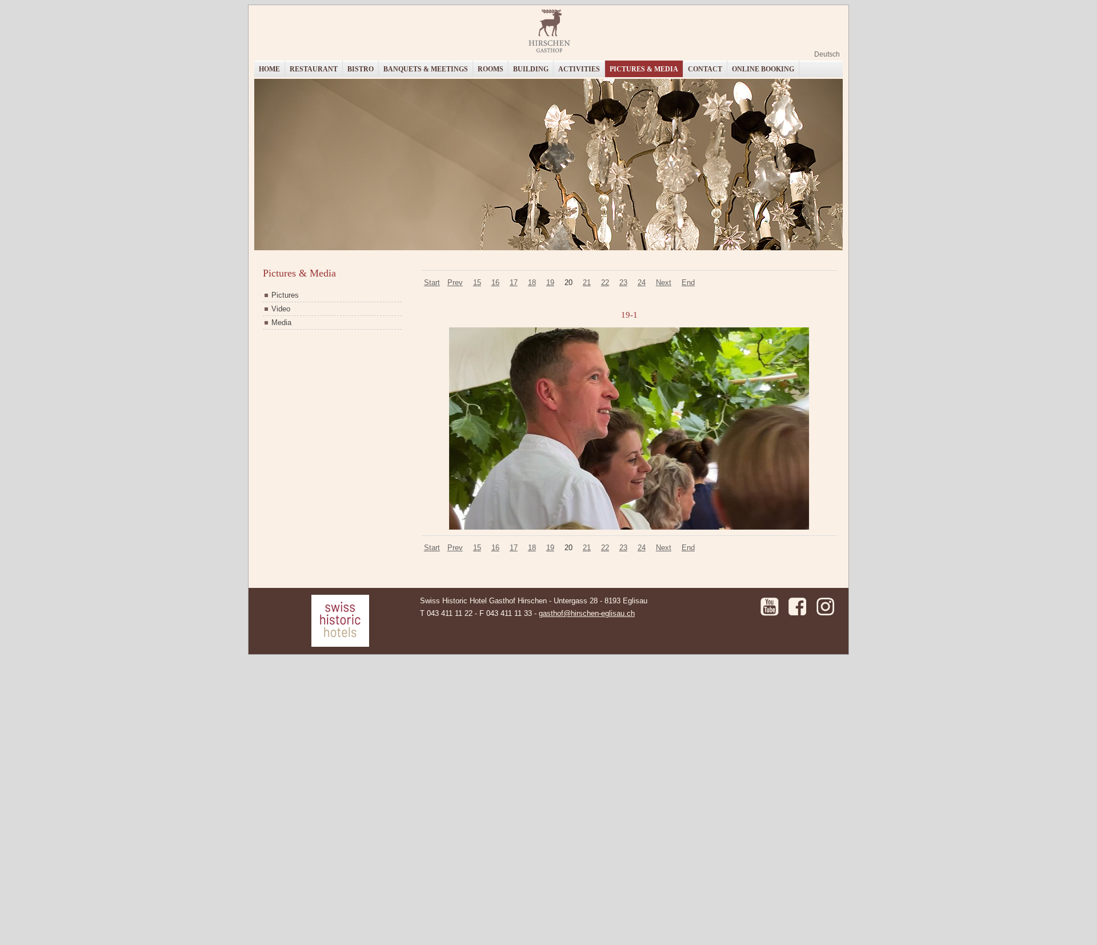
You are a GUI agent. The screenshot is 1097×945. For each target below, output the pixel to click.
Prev (455, 282)
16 (495, 282)
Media (281, 322)
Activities (579, 69)
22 (605, 282)
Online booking (763, 69)
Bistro (360, 69)
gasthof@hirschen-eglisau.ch (587, 613)
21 (587, 282)
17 (514, 282)
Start (432, 282)
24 (642, 282)
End (688, 282)
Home (269, 69)
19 (550, 282)
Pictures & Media (644, 69)
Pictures (285, 295)
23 (623, 282)
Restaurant (314, 69)
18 (532, 282)
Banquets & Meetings (425, 69)
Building (530, 69)
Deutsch (827, 54)
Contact (705, 69)
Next (663, 282)
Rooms (490, 69)
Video (280, 309)
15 (477, 282)
